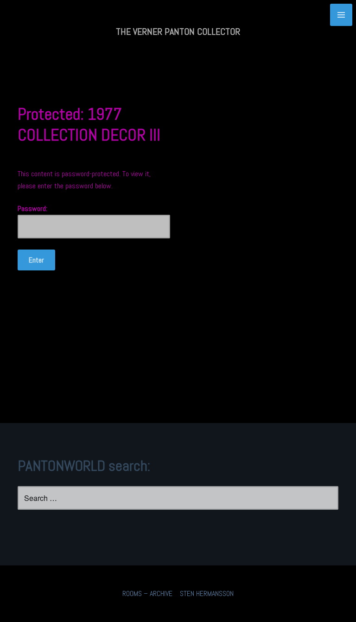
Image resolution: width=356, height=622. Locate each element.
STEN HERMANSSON (207, 593)
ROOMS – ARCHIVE (147, 593)
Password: (32, 208)
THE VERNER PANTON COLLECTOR (178, 32)
